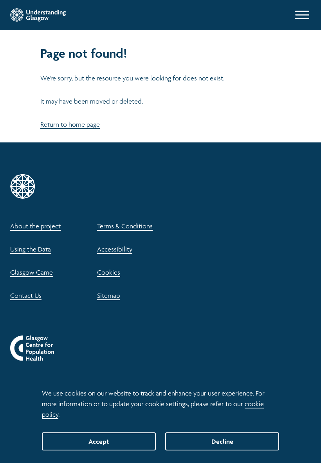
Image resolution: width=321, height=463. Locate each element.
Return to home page (70, 124)
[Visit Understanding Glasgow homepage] (38, 15)
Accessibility (114, 249)
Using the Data (30, 249)
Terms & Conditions (125, 226)
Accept (98, 441)
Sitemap (108, 295)
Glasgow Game (31, 272)
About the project (35, 226)
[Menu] (302, 15)
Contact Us (25, 295)
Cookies (108, 272)
